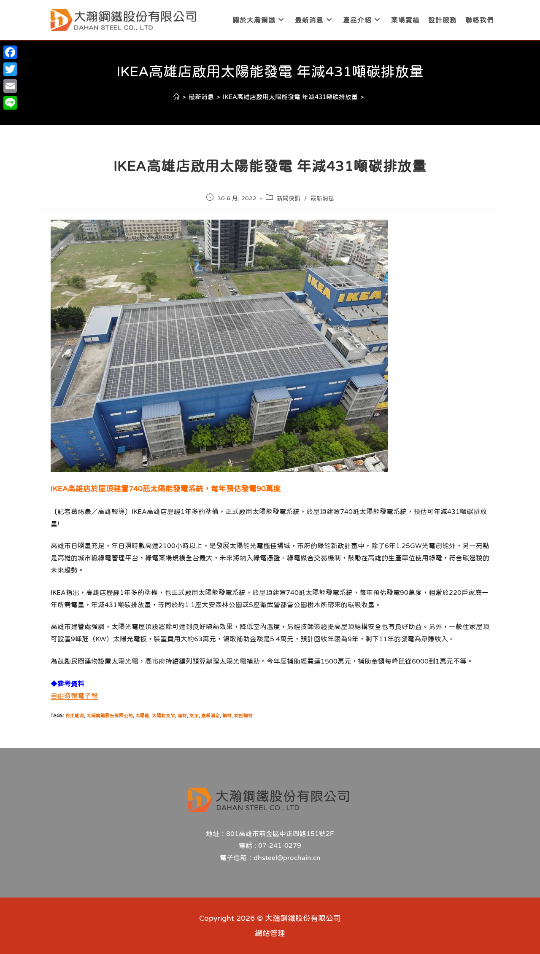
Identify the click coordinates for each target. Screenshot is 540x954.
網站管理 (270, 933)
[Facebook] (10, 52)
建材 (182, 715)
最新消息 (322, 198)
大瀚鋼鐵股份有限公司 (109, 715)
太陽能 (142, 715)
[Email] (10, 86)
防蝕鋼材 (243, 715)
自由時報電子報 (74, 695)
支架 (194, 715)
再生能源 (74, 715)
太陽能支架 (163, 715)
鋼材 (227, 715)
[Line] (10, 102)
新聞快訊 (288, 198)
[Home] (176, 97)
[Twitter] (10, 69)
